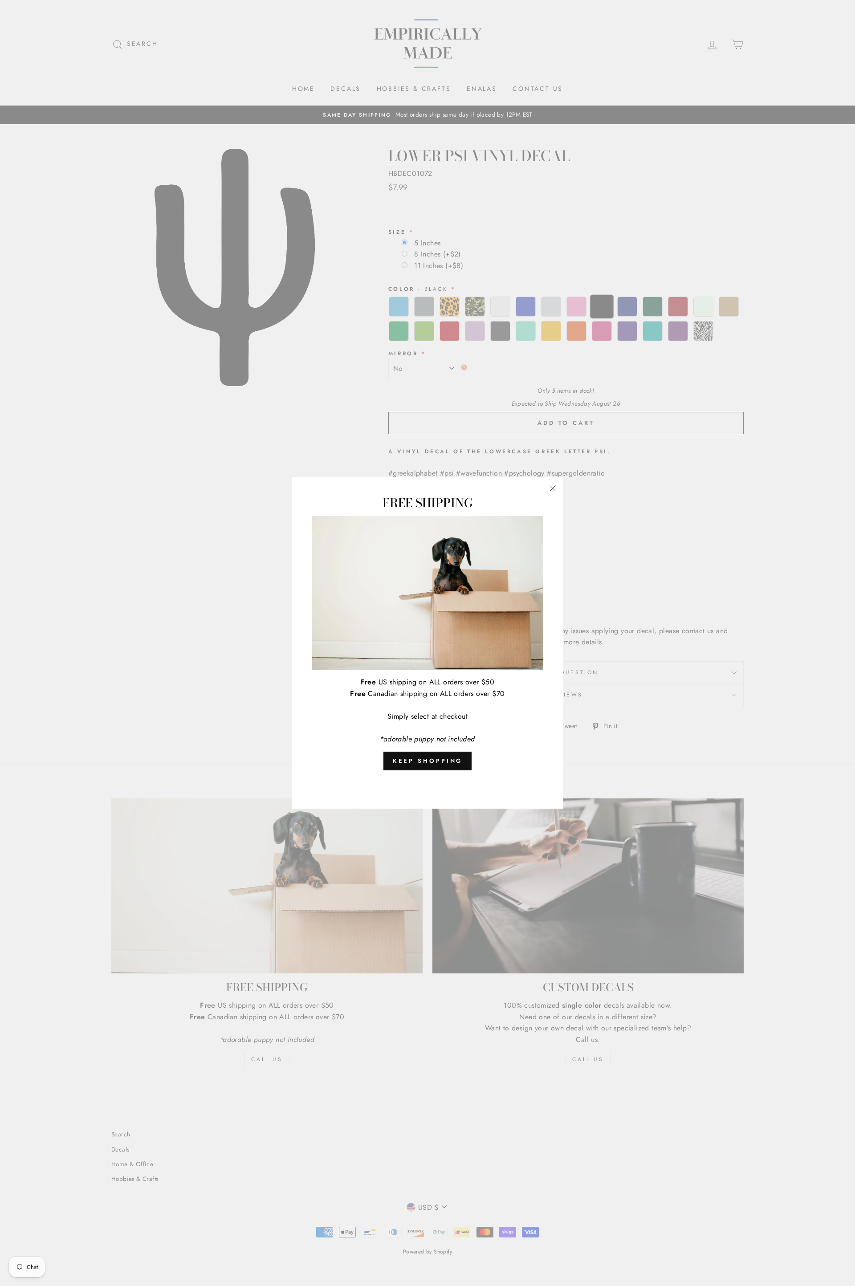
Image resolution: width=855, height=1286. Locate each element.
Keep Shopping (428, 761)
